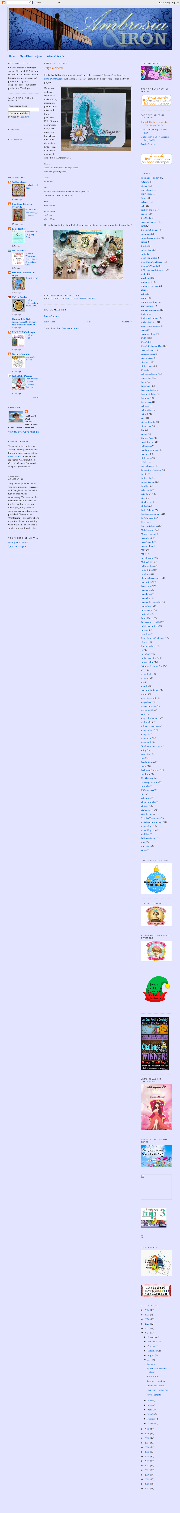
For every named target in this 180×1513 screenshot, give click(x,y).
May (149, 1405)
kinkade (145, 505)
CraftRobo (146, 313)
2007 (147, 1488)
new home (146, 574)
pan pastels (146, 581)
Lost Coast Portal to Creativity (22, 205)
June (149, 1400)
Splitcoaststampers (17, 546)
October (151, 1346)
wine (143, 842)
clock (143, 289)
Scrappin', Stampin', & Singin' (23, 274)
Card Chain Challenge (151, 261)
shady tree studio (149, 698)
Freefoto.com (14, 456)
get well (145, 413)
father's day (146, 385)
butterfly (145, 253)
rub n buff (145, 654)
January (151, 1423)
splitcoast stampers (150, 726)
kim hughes (146, 501)
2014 (147, 1456)
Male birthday (148, 529)
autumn (144, 201)
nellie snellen (147, 565)
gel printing (146, 409)
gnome (144, 433)
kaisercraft (146, 489)
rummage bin (147, 662)
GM (143, 430)
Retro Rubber (18, 228)
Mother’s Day (147, 561)
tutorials (145, 786)
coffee (144, 293)
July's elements (53, 68)
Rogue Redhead (148, 646)
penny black (147, 606)
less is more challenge (151, 513)
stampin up (146, 738)
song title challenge (150, 718)
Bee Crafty (146, 217)
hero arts (145, 453)
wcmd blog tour (148, 830)
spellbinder (146, 722)
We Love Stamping (21, 354)
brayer (144, 241)
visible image (147, 810)
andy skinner (147, 189)
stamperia (145, 734)
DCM (76, 298)
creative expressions (150, 325)
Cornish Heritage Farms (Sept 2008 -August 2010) (155, 123)
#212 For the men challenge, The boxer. (31, 212)
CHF (143, 273)
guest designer (148, 441)
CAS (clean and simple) (152, 269)
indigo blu (146, 478)
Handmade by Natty (22, 319)
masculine (146, 538)
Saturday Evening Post (152, 666)
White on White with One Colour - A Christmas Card (31, 259)
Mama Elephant (148, 533)
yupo (143, 850)
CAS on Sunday (19, 297)
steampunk (146, 742)
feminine (145, 397)
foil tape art (146, 401)
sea (142, 682)
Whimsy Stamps (148, 838)
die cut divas (147, 357)
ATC (143, 197)
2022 (147, 1328)
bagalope (145, 213)
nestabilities (147, 570)
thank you (145, 774)
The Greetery (147, 778)
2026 (147, 1310)
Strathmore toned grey (151, 746)
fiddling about (19, 182)
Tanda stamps (147, 762)
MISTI (144, 554)
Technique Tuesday (150, 770)
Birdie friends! (31, 278)
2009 (147, 1479)
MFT (143, 549)
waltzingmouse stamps (151, 822)
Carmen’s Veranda (149, 265)
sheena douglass (148, 706)
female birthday (148, 393)
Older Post (127, 321)
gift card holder (148, 421)
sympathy (145, 754)
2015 (147, 1451)
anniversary (146, 193)
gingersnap (146, 425)
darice (144, 329)
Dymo (144, 369)
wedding (145, 834)
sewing (144, 694)
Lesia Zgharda (148, 510)
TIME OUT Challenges (23, 332)
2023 (147, 1323)
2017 (147, 1442)
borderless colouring (150, 237)
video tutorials (148, 802)
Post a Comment (52, 316)
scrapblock (146, 673)
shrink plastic (147, 710)
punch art (145, 630)
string (143, 750)
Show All (36, 398)
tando (143, 766)
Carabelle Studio (149, 257)
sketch (144, 714)
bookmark (146, 233)
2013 (147, 1461)
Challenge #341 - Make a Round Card (31, 303)
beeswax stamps (148, 221)
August (151, 1355)
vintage (144, 806)
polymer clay (147, 609)
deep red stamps (148, 349)
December (152, 1336)
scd (142, 670)
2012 (147, 1465)
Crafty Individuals (149, 317)
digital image (147, 365)
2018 (147, 1438)
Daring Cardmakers (53, 78)
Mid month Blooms (30, 358)
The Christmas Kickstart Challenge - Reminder (31, 382)
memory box (147, 545)
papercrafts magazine (151, 602)
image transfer (147, 465)
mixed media (147, 558)
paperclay (145, 598)
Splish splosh (153, 1376)
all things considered (151, 177)
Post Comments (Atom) (68, 328)
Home (12, 56)
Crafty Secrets (63, 298)
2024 (147, 1319)
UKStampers (147, 790)
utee (143, 794)
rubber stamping (148, 657)
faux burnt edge (148, 389)
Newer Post (49, 321)
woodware (146, 846)
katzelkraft (146, 494)
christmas (145, 281)
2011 (147, 1470)
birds (143, 225)
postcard (145, 614)
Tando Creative (148, 144)
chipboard (146, 277)
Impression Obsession (151, 469)
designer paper (148, 353)
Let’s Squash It (148, 517)
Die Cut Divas (18, 250)
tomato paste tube (149, 782)
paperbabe (146, 593)
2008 (147, 1483)
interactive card (148, 481)
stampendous (87, 298)
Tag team (151, 1363)
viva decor (146, 814)
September (152, 1350)
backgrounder (147, 209)
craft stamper (147, 305)
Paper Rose (146, 586)
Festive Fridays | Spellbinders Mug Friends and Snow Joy (24, 323)
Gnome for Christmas (156, 1385)
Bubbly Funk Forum (18, 542)
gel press (145, 405)
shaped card (146, 702)
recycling (145, 634)
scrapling (145, 678)
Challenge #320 (29, 336)
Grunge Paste (147, 437)
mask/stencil (147, 542)
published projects (150, 625)
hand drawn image (149, 449)
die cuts (144, 361)
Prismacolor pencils (150, 622)
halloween (146, 446)
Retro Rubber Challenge (152, 638)
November (152, 1341)
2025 (147, 1314)
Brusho (144, 245)
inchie (144, 473)
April (150, 1409)
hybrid (144, 462)
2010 (147, 1474)
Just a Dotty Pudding (22, 375)
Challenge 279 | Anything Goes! (31, 234)
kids (143, 497)
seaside (144, 686)
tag (142, 758)
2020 (147, 1428)
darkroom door (148, 333)
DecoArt (145, 341)
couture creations (149, 301)
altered (144, 185)
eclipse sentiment (149, 373)
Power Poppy (147, 618)
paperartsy (146, 590)
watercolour (146, 826)
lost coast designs (149, 526)
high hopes (146, 457)
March (150, 1414)
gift (142, 417)
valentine (145, 798)
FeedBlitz (24, 116)
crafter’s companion (150, 309)
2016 (147, 1447)
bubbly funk (147, 249)
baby (143, 205)
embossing (146, 377)
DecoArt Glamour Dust (152, 345)
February (151, 1418)
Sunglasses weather (156, 1380)
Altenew (145, 181)
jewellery (145, 485)
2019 (147, 1433)
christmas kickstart (150, 285)
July (149, 1359)
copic (143, 297)
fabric (143, 381)
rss (142, 650)
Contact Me (14, 129)
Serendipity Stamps (150, 690)
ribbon (144, 641)
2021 (147, 1332)
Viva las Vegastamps (150, 818)
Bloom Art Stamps (149, 229)
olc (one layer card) (150, 577)
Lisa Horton (146, 522)
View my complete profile (23, 432)
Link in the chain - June (158, 1390)
